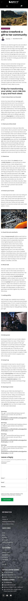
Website (3, 486)
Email (3, 482)
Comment (4, 463)
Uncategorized (5, 28)
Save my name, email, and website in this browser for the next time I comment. (12, 494)
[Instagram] (3, 595)
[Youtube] (10, 595)
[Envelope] (7, 595)
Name (3, 478)
